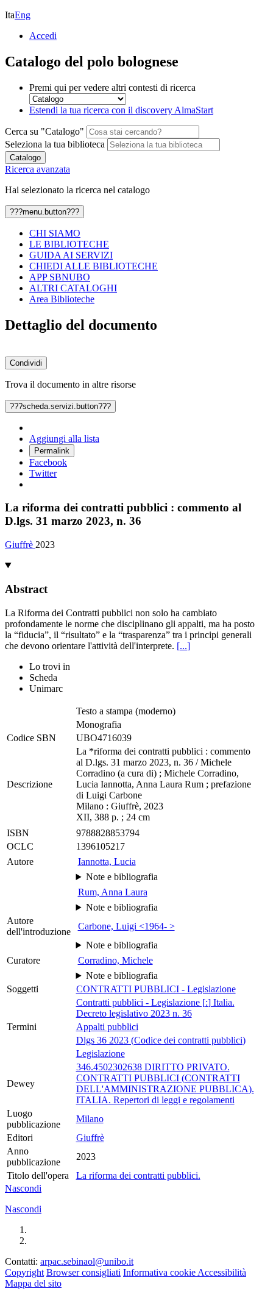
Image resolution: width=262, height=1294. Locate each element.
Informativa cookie (160, 1272)
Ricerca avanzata (37, 169)
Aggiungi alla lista (64, 438)
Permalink (51, 450)
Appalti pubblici (107, 1027)
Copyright (24, 1272)
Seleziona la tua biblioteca (55, 144)
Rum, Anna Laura (112, 892)
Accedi (43, 35)
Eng (22, 15)
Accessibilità (221, 1272)
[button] (23, 1188)
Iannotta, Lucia (107, 861)
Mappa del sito (33, 1283)
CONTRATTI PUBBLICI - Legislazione (156, 989)
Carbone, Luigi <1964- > (126, 926)
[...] (183, 646)
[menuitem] (143, 233)
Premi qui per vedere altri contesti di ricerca (112, 87)
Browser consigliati (83, 1272)
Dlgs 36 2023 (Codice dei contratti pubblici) (161, 1040)
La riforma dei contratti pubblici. (138, 1175)
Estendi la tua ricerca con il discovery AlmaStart (121, 110)
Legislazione (100, 1053)
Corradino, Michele (115, 960)
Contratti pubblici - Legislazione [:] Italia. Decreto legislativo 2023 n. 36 (155, 1007)
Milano (90, 1119)
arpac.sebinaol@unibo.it (86, 1261)
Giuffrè (20, 544)
